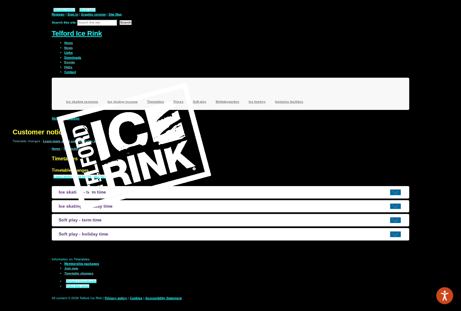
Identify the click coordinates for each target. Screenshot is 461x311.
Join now (71, 268)
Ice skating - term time (82, 191)
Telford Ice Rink (77, 33)
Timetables (155, 101)
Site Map (115, 14)
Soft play (199, 101)
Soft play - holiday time (83, 233)
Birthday (227, 101)
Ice (257, 101)
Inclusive (289, 101)
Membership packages (81, 263)
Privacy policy (116, 298)
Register (58, 14)
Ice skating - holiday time (86, 206)
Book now (87, 10)
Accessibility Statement (163, 298)
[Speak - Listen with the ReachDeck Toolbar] (444, 295)
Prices (178, 101)
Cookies (136, 298)
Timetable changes (78, 273)
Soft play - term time (80, 219)
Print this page (77, 286)
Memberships (64, 10)
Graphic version (93, 14)
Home (56, 148)
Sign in (72, 14)
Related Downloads (81, 281)
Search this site (64, 22)
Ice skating (82, 101)
